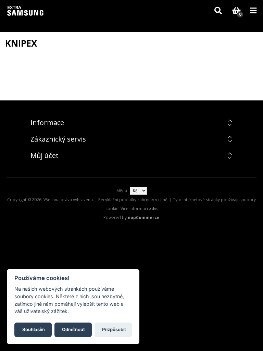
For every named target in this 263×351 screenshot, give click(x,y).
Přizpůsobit (114, 329)
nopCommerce (144, 217)
